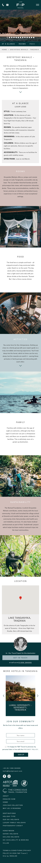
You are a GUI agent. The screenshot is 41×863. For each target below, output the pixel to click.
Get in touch (20, 657)
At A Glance (8, 44)
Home (5, 802)
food (32, 44)
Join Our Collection (13, 805)
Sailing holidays (11, 837)
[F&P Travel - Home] (20, 4)
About (6, 796)
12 (31, 37)
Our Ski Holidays (11, 819)
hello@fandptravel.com (12, 771)
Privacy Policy (31, 749)
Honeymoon (8, 831)
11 (29, 37)
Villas (6, 843)
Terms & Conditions (12, 850)
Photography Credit (13, 826)
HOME (4, 50)
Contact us (7, 5)
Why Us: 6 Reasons (12, 808)
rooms (22, 44)
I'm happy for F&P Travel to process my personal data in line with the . (20, 748)
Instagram (9, 776)
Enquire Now (9, 799)
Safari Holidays (10, 834)
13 (33, 37)
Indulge (13, 856)
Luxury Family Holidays (14, 823)
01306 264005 (25, 662)
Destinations (9, 813)
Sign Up (21, 754)
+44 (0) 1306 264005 (3, 5)
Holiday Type (9, 816)
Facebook (4, 776)
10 (27, 37)
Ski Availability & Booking (16, 840)
